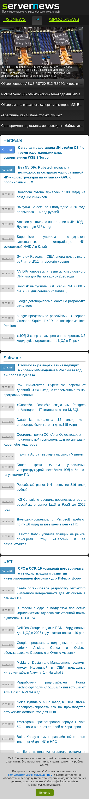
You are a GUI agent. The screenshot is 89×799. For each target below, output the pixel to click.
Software (12, 357)
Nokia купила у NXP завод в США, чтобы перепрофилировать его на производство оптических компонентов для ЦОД (44, 707)
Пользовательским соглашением (30, 774)
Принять (44, 792)
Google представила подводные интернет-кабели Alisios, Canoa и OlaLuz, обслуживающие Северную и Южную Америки (44, 647)
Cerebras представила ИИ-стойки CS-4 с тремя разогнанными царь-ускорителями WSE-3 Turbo (44, 152)
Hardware (13, 140)
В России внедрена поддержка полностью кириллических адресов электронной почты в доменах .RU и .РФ (44, 613)
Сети (8, 561)
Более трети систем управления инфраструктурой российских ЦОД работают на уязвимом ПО (44, 470)
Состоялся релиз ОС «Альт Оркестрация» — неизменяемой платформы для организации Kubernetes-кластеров (44, 439)
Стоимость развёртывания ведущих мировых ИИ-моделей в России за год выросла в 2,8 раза (43, 370)
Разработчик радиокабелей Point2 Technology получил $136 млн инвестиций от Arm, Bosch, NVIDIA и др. (44, 687)
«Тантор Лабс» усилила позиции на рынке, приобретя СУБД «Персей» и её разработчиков (44, 539)
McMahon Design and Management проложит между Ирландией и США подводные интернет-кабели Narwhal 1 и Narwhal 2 (44, 667)
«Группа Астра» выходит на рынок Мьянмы (50, 454)
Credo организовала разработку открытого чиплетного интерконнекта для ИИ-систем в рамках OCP (44, 593)
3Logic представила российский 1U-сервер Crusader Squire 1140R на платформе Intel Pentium (44, 321)
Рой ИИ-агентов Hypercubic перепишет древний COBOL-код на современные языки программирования (44, 390)
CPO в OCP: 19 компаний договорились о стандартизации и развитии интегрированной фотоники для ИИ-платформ (44, 573)
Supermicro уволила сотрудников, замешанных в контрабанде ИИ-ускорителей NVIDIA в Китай (44, 241)
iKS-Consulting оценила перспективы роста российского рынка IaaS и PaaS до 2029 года (44, 504)
